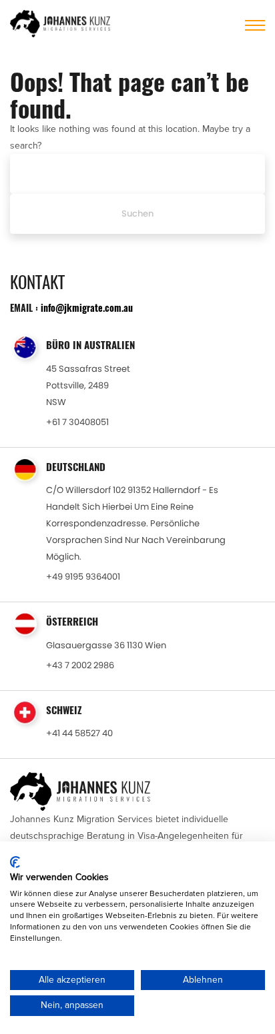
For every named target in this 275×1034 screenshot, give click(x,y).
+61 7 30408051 (77, 422)
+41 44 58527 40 (79, 733)
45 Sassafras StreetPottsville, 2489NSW (88, 385)
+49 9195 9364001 (83, 576)
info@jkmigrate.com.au (87, 307)
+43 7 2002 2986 (80, 665)
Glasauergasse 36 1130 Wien (106, 645)
